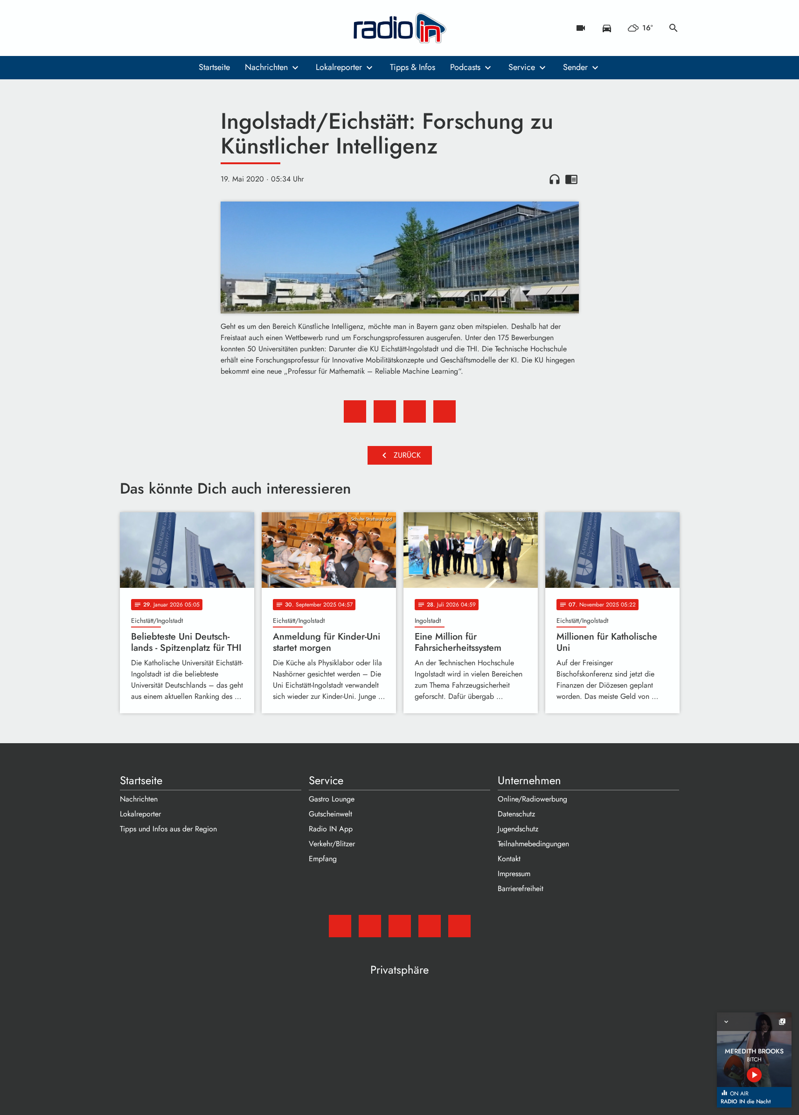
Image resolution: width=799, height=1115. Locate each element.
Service (521, 67)
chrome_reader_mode (571, 179)
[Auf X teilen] (385, 411)
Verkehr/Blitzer (332, 843)
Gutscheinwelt (330, 813)
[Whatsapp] (185, 28)
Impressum (514, 873)
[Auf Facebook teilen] (355, 411)
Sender (575, 67)
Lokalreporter (339, 67)
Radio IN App (331, 828)
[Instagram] (166, 28)
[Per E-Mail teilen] (444, 411)
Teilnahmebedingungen (533, 843)
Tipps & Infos (412, 67)
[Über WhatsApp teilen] (414, 411)
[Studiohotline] (204, 28)
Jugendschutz (518, 828)
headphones (554, 179)
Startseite (214, 67)
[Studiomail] (129, 28)
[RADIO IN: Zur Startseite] (399, 28)
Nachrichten (266, 67)
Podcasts (465, 67)
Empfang (323, 858)
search (673, 28)
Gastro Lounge (331, 799)
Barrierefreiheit (520, 888)
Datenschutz (516, 813)
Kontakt (509, 858)
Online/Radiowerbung (532, 799)
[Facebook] (148, 28)
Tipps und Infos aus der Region (168, 828)
